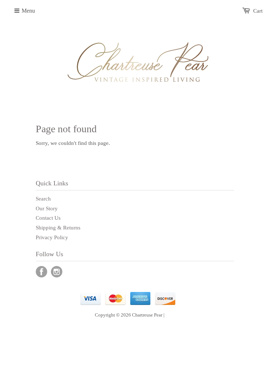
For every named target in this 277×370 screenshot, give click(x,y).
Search (43, 199)
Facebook (41, 272)
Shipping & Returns (58, 228)
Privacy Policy (52, 237)
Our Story (47, 208)
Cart (258, 11)
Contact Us (48, 218)
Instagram (56, 272)
